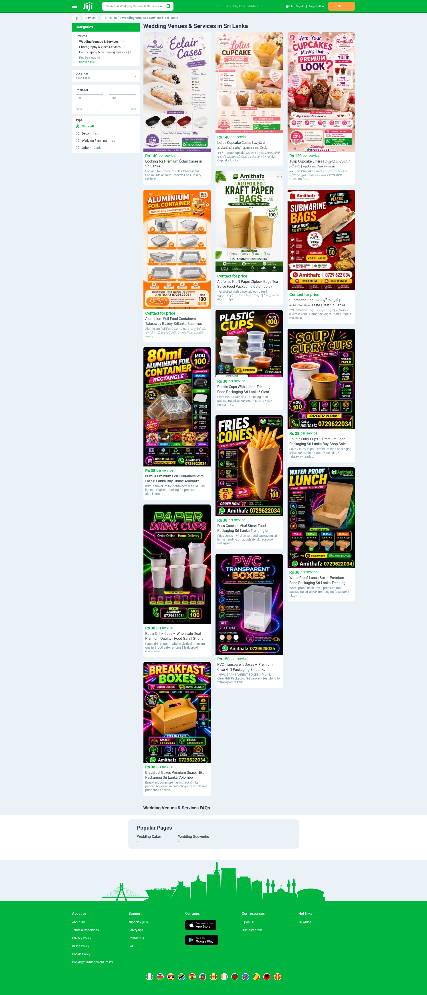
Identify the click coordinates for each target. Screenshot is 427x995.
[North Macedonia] (277, 976)
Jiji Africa (304, 922)
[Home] (88, 6)
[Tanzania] (181, 976)
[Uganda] (170, 976)
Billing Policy (80, 946)
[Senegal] (213, 976)
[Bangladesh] (234, 976)
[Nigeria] (149, 976)
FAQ (131, 946)
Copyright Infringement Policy (92, 962)
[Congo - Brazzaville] (256, 976)
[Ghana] (192, 976)
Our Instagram (252, 930)
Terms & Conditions (85, 930)
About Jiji (78, 922)
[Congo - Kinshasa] (245, 976)
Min (80, 97)
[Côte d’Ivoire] (224, 976)
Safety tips (136, 930)
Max (113, 97)
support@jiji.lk (138, 922)
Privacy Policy (81, 938)
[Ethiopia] (202, 976)
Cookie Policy (81, 954)
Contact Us (136, 938)
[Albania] (266, 976)
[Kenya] (160, 976)
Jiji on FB (248, 922)
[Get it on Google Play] (201, 940)
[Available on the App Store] (200, 925)
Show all (88, 126)
